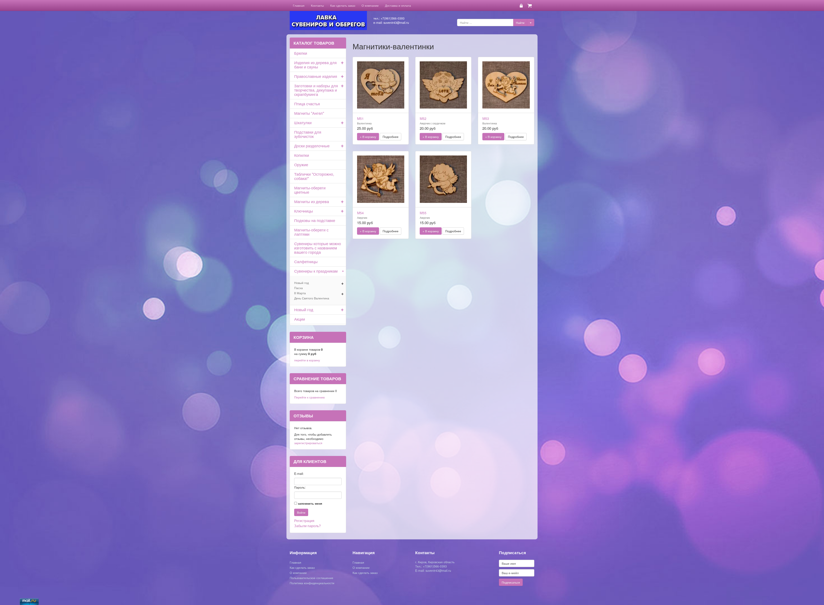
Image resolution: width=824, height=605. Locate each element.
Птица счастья (307, 103)
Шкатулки (303, 122)
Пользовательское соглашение (311, 578)
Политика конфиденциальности (312, 583)
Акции (299, 319)
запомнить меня (310, 503)
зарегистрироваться (308, 443)
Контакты (317, 5)
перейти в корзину (307, 360)
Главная (298, 5)
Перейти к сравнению (309, 397)
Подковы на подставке (314, 220)
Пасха (298, 288)
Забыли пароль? (307, 525)
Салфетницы (306, 261)
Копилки (301, 155)
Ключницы (303, 211)
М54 (360, 212)
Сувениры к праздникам (316, 271)
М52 (423, 118)
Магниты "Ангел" (309, 113)
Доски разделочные (312, 145)
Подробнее (390, 136)
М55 (423, 212)
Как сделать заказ (342, 5)
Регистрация (304, 520)
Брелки (300, 53)
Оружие (301, 164)
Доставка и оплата (398, 5)
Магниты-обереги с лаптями (311, 232)
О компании (370, 5)
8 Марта (300, 293)
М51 (360, 118)
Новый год (301, 283)
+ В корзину (368, 136)
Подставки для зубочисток (307, 134)
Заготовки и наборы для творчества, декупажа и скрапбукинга (316, 90)
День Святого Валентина (311, 298)
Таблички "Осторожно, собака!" (314, 176)
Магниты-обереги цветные (310, 190)
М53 (485, 118)
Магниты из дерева (311, 201)
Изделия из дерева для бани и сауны (315, 64)
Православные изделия (315, 76)
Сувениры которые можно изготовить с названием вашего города (317, 248)
